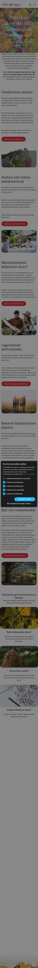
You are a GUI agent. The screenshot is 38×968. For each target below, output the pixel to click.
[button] (19, 504)
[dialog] (19, 484)
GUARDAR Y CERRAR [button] (24, 499)
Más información (28, 474)
